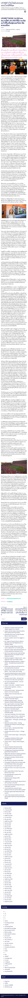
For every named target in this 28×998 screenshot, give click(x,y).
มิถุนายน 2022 (8, 843)
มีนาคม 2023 (8, 826)
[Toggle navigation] (25, 11)
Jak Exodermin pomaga (10, 928)
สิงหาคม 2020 (8, 884)
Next (24, 607)
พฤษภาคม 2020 (8, 890)
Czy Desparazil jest (9, 922)
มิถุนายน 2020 (8, 888)
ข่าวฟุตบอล (7, 962)
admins (18, 29)
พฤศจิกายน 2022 (8, 834)
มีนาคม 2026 (8, 812)
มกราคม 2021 (8, 875)
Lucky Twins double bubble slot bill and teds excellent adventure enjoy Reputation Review (15, 796)
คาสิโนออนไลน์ (8, 964)
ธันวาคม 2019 (8, 899)
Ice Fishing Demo (9, 926)
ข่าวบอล (8, 31)
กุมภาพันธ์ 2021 (8, 873)
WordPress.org (8, 987)
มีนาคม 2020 (8, 894)
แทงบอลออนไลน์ (8, 971)
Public (6, 950)
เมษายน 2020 (8, 892)
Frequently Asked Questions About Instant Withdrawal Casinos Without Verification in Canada (15, 675)
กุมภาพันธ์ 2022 (8, 851)
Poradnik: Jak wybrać (10, 947)
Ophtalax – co (8, 945)
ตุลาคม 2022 (8, 836)
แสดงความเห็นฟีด (9, 985)
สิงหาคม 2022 (8, 840)
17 (5, 915)
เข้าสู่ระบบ (7, 981)
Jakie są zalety (8, 932)
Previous (4, 607)
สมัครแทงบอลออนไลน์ (10, 967)
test (6, 954)
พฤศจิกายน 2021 (8, 856)
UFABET (7, 956)
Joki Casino (7, 936)
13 (5, 913)
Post (6, 949)
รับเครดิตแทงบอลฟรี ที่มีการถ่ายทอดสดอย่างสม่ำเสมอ (7, 611)
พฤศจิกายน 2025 (8, 815)
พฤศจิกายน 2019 (8, 901)
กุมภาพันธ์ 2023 (8, 828)
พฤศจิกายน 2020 (8, 879)
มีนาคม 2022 (8, 849)
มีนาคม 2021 (8, 871)
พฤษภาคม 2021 (8, 868)
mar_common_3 (8, 939)
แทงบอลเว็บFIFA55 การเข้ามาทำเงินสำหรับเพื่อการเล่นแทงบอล (21, 611)
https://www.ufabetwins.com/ (14, 598)
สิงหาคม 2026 (8, 808)
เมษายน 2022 (8, 847)
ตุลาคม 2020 (8, 881)
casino (6, 921)
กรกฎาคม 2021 (8, 864)
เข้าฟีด (6, 983)
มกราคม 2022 (8, 853)
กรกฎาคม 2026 (8, 810)
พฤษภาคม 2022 (8, 845)
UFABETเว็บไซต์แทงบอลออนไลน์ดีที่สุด (12, 4)
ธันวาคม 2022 (8, 832)
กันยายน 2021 (8, 860)
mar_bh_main (8, 937)
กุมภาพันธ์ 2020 (8, 896)
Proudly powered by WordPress (8, 995)
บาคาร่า (6, 965)
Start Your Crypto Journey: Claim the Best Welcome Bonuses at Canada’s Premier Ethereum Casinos (15, 654)
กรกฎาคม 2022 (8, 841)
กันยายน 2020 (8, 883)
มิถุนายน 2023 (8, 823)
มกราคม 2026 (8, 813)
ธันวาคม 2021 (8, 854)
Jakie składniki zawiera (10, 934)
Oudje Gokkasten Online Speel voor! (13, 765)
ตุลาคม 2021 (8, 858)
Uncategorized (8, 958)
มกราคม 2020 (8, 897)
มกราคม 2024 (8, 817)
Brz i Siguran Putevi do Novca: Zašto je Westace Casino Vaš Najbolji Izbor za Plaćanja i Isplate (14, 643)
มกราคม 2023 (8, 830)
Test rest (7, 745)
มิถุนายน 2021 (8, 866)
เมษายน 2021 (8, 869)
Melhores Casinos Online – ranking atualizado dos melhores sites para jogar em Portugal (15, 724)
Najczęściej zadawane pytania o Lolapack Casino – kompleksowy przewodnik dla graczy (15, 663)
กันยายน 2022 (8, 838)
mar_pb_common (9, 943)
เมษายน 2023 (8, 825)
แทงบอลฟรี (7, 969)
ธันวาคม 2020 (8, 877)
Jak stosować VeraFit (10, 930)
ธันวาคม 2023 (8, 819)
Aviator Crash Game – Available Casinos (14, 685)
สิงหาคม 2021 (8, 862)
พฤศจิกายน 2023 (8, 821)
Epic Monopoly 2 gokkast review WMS (14, 760)
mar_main (7, 941)
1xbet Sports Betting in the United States (15, 714)
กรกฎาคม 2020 (8, 886)
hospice (6, 924)
